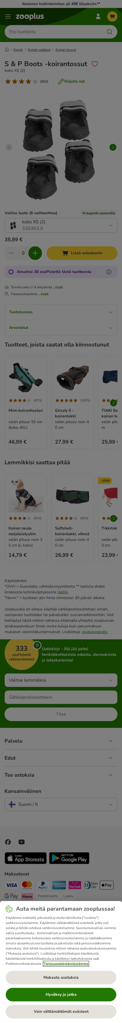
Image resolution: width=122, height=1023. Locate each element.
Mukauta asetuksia (61, 977)
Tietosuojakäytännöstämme (66, 963)
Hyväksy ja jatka (61, 994)
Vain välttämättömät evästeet (61, 1011)
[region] (61, 962)
